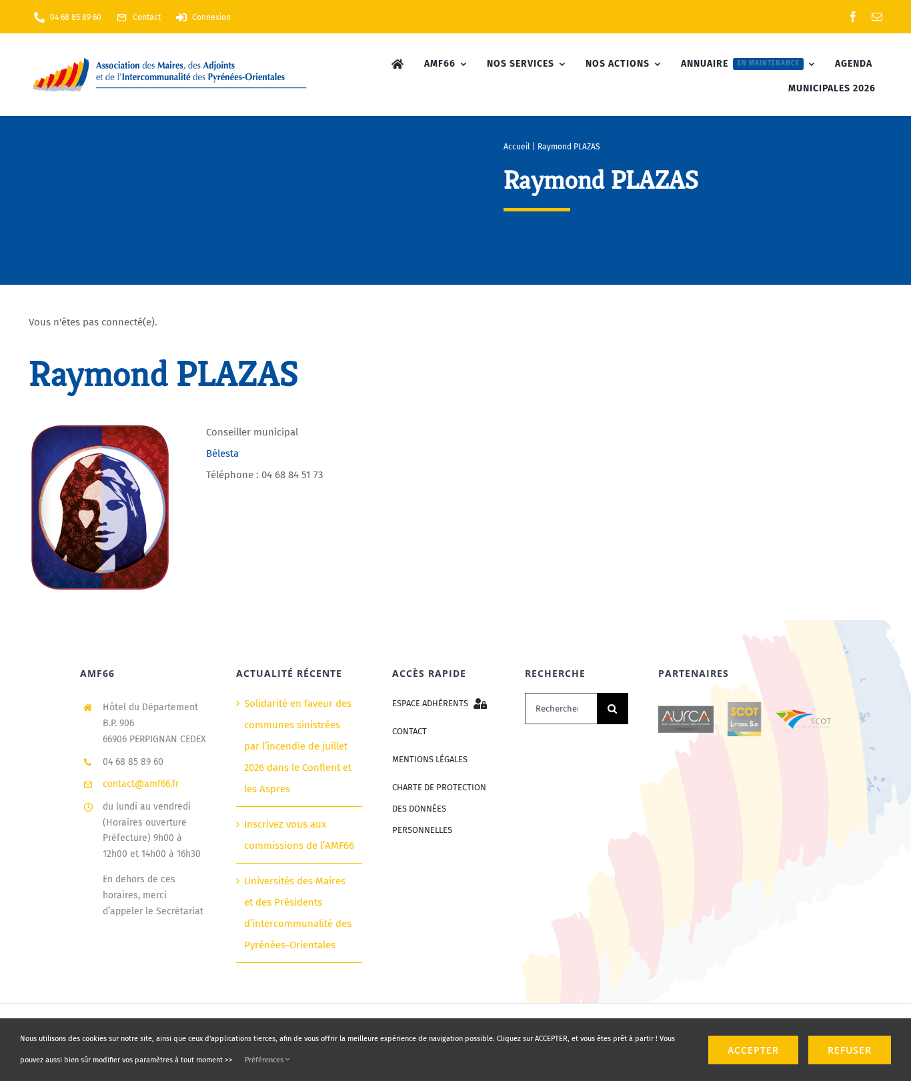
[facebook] (853, 16)
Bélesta (222, 453)
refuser (850, 1050)
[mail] (877, 16)
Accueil (517, 146)
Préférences (265, 1060)
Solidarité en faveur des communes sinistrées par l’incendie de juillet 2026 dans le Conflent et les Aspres (297, 746)
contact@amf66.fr (141, 784)
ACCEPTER (753, 1050)
